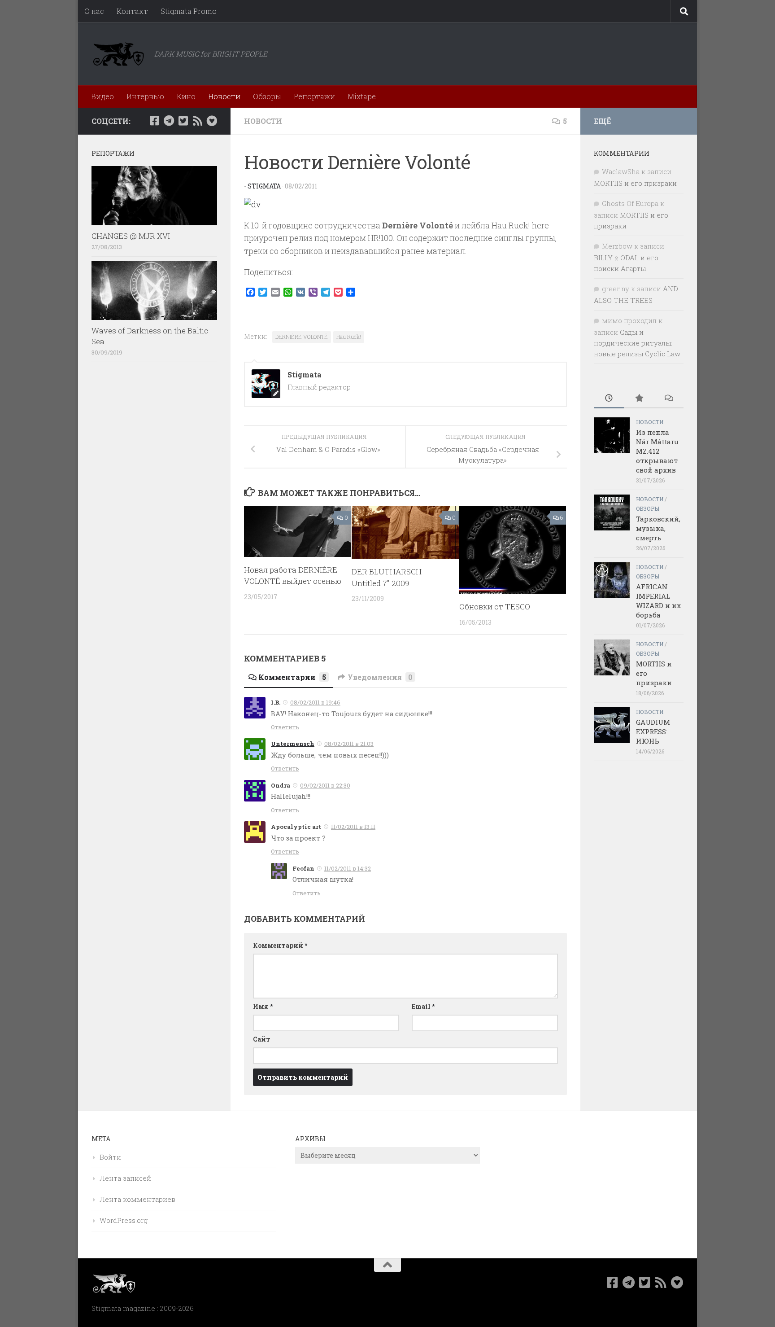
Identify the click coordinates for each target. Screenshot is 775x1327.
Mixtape (362, 96)
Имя (263, 1006)
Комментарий (280, 945)
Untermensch (292, 744)
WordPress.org (124, 1220)
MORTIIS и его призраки (635, 183)
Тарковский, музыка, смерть (658, 528)
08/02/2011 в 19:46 (315, 702)
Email (423, 1006)
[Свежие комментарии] (668, 398)
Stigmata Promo (189, 11)
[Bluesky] (211, 120)
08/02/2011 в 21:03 (349, 744)
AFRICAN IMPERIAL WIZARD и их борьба (658, 600)
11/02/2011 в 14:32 (347, 868)
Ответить (285, 727)
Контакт (132, 11)
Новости (224, 96)
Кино (186, 96)
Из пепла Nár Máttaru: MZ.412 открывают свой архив (658, 451)
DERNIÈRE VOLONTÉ (301, 336)
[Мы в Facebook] (154, 120)
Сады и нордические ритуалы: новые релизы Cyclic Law (637, 343)
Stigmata (264, 186)
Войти (110, 1156)
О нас (94, 11)
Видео (102, 96)
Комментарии (292, 677)
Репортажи (314, 96)
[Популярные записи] (639, 398)
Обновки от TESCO (494, 606)
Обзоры (267, 96)
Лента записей (125, 1178)
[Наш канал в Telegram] (168, 120)
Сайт (261, 1039)
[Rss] (197, 120)
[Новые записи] (609, 398)
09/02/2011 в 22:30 (325, 785)
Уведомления (380, 677)
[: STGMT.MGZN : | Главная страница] (118, 53)
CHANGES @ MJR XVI (130, 236)
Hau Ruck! (348, 336)
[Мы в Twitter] (183, 120)
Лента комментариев (137, 1199)
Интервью (145, 96)
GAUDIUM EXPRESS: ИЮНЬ (653, 731)
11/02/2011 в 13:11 (353, 827)
